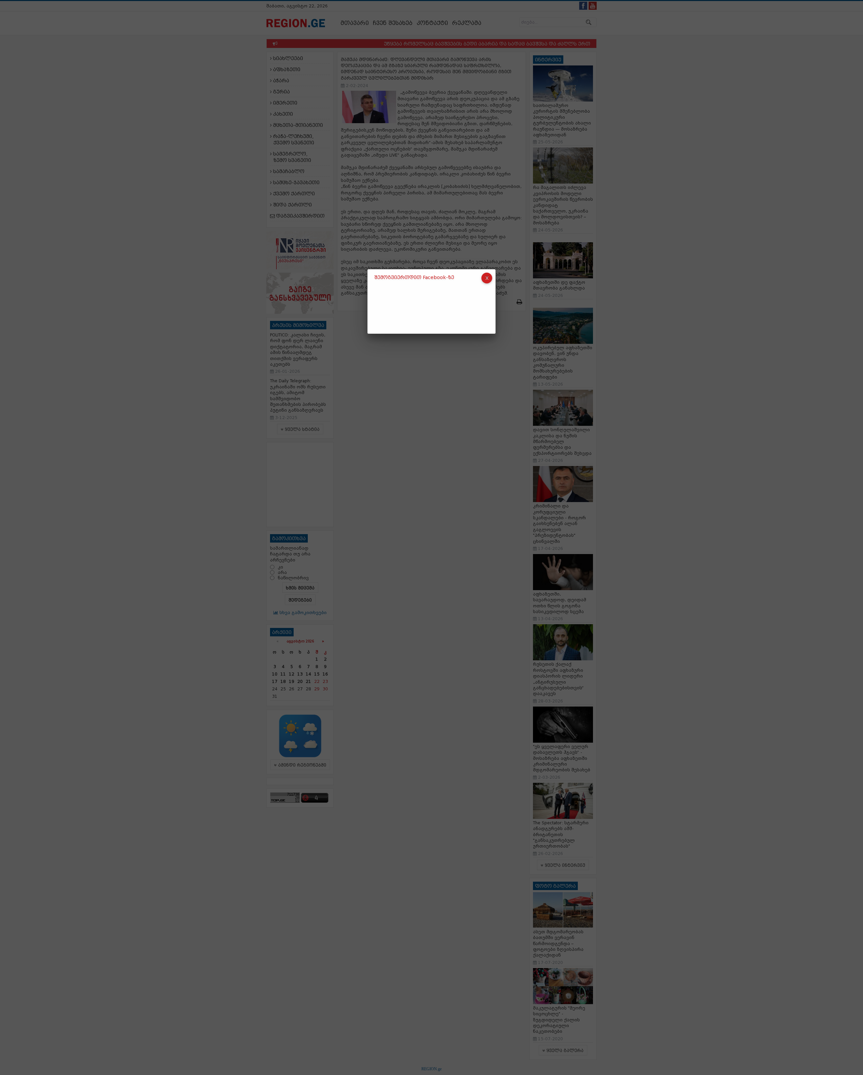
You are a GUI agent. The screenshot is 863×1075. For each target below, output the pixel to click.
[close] (486, 278)
